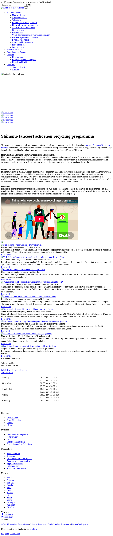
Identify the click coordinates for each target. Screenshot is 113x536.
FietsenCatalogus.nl (79, 524)
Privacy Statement (38, 524)
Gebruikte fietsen (19, 17)
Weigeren (5, 533)
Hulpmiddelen (18, 45)
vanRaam (11, 505)
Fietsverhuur (17, 57)
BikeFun (10, 507)
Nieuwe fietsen (18, 15)
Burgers (10, 482)
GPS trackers (18, 30)
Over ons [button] (11, 64)
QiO (8, 495)
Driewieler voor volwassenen (25, 25)
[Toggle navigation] (26, 7)
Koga (9, 490)
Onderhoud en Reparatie (17, 52)
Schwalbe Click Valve (16, 468)
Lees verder (6, 255)
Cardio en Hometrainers (22, 42)
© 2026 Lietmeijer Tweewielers (15, 524)
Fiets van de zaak (14, 50)
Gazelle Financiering (16, 442)
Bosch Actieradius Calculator (19, 444)
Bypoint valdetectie (20, 40)
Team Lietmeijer (19, 67)
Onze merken (18, 47)
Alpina (10, 478)
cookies (33, 529)
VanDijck (11, 502)
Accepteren (15, 533)
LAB (9, 439)
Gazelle (10, 485)
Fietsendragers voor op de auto (25, 37)
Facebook (8, 514)
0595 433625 (7, 372)
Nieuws (10, 425)
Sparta (9, 500)
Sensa (9, 497)
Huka (9, 487)
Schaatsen (16, 20)
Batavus (10, 480)
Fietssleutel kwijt (19, 62)
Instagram (8, 517)
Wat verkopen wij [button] (14, 13)
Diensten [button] (10, 54)
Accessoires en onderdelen (23, 27)
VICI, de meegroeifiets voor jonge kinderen (31, 35)
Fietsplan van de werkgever (24, 59)
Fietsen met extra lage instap (24, 22)
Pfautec (10, 492)
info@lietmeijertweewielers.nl (14, 370)
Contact (15, 69)
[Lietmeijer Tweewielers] (12, 8)
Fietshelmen (17, 32)
